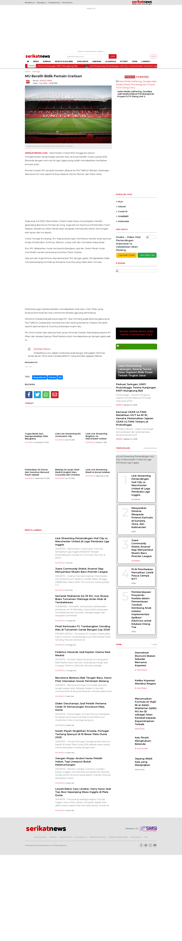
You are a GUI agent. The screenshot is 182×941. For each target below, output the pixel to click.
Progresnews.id (54, 3)
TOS (145, 837)
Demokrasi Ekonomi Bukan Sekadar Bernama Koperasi (145, 659)
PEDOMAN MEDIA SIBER (118, 837)
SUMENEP (122, 216)
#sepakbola (39, 377)
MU (60, 377)
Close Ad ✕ (91, 8)
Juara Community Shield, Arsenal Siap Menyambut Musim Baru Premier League (81, 570)
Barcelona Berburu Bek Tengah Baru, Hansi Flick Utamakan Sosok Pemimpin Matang (83, 679)
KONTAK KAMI (65, 837)
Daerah (47, 61)
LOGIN (153, 56)
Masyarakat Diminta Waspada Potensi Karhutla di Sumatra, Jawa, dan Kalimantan (142, 517)
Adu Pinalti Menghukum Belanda (143, 740)
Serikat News (46, 80)
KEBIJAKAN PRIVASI (97, 837)
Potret (124, 61)
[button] (118, 94)
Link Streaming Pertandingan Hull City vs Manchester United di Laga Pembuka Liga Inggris (82, 541)
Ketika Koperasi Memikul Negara (145, 682)
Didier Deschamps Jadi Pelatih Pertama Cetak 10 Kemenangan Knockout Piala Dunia (80, 706)
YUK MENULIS (80, 837)
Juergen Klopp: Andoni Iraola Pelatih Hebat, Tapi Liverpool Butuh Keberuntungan (78, 761)
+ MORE (154, 645)
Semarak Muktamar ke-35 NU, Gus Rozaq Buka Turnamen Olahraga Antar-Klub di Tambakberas (81, 599)
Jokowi (121, 206)
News (36, 61)
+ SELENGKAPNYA (150, 448)
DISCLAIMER (136, 837)
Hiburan (96, 61)
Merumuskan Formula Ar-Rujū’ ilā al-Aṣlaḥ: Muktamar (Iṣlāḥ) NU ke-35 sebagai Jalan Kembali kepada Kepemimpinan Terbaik (146, 711)
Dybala (52, 377)
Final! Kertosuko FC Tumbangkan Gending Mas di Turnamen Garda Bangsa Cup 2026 (82, 628)
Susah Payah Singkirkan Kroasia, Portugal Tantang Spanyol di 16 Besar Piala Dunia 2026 (82, 734)
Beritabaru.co (30, 3)
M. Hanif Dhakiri (141, 670)
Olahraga (110, 61)
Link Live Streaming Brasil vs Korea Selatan (98, 470)
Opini (134, 61)
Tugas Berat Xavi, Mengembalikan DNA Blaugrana (36, 436)
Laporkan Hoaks (126, 255)
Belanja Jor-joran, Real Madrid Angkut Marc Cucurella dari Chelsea (67, 472)
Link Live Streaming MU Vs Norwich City (68, 435)
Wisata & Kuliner (64, 61)
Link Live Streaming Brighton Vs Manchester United (96, 436)
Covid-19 (121, 211)
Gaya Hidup (82, 61)
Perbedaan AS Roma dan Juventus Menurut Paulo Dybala (37, 472)
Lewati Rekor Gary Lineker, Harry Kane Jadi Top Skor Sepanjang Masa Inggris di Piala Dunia (83, 792)
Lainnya (145, 61)
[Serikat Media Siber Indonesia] (148, 828)
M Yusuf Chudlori (141, 748)
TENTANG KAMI (40, 837)
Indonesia (122, 221)
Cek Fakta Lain (147, 255)
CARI (112, 56)
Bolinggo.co (41, 3)
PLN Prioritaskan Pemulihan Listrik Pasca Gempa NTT (142, 574)
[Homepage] (28, 61)
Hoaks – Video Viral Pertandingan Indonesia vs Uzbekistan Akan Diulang (128, 243)
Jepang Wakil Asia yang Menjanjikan (143, 761)
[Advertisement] (91, 30)
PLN (119, 201)
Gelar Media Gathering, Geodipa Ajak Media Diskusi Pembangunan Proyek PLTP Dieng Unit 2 (124, 94)
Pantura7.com (67, 3)
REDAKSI (53, 837)
